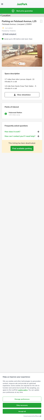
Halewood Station (15, 112)
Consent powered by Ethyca (31, 416)
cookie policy (23, 390)
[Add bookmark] (41, 21)
